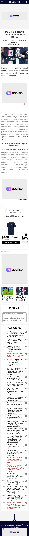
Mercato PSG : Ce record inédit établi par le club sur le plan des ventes (15, 404)
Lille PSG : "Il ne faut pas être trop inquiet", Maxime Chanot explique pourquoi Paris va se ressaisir (15, 371)
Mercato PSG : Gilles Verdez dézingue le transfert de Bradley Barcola (14, 349)
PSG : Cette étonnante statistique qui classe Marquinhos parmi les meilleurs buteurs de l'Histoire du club (14, 439)
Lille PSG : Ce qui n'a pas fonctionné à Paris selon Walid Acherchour (15, 384)
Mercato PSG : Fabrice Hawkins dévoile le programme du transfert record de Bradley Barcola (15, 468)
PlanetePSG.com (11, 525)
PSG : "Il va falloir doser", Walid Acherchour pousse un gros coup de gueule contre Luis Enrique (15, 431)
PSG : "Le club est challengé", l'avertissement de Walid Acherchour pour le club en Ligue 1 (15, 391)
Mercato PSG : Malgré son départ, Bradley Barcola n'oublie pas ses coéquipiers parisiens (15, 424)
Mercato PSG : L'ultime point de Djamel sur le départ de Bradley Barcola (14, 341)
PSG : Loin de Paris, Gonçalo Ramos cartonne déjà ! (15, 446)
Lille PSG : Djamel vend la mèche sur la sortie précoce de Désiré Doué (15, 482)
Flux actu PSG (14, 327)
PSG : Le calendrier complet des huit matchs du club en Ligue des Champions (15, 453)
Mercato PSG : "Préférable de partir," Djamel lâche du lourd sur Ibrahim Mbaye (15, 476)
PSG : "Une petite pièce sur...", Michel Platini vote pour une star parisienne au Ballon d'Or (15, 334)
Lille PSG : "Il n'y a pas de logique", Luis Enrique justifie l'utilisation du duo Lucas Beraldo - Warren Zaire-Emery (15, 490)
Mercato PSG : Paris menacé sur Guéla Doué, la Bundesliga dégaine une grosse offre (15, 498)
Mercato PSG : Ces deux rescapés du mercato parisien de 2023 (15, 398)
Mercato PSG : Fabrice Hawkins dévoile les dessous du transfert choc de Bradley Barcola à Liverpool (16, 506)
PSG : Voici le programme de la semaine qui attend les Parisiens (15, 417)
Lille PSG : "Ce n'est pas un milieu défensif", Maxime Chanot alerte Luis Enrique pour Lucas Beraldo (15, 362)
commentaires (15, 44)
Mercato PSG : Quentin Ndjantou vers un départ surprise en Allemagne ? (15, 355)
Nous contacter (15, 527)
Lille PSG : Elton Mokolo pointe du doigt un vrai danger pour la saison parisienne (15, 411)
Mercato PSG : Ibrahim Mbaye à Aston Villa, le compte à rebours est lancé (14, 460)
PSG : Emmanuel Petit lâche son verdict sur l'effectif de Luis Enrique (15, 378)
